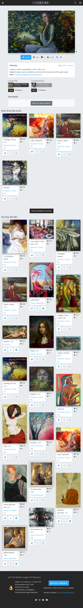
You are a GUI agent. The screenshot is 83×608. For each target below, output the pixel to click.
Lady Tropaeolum (36, 141)
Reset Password (68, 592)
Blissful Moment (9, 553)
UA (58, 415)
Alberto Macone (62, 516)
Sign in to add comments (41, 103)
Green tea (60, 409)
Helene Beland (8, 558)
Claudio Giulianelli (36, 303)
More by (41, 211)
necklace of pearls (63, 353)
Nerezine (7, 188)
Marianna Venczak (10, 449)
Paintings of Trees (10, 140)
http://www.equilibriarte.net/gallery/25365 (28, 74)
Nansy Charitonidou (37, 535)
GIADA (32, 351)
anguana (33, 394)
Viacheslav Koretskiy (64, 412)
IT (4, 148)
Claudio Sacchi (35, 354)
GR (32, 538)
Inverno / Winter (62, 141)
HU (5, 452)
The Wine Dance (35, 489)
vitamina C (33, 443)
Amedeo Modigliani (10, 510)
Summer (6, 341)
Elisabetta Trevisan (67, 65)
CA (15, 558)
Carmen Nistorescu (36, 446)
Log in (59, 592)
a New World (34, 300)
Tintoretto (7, 345)
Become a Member (58, 583)
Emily (5, 446)
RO (32, 448)
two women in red (36, 529)
